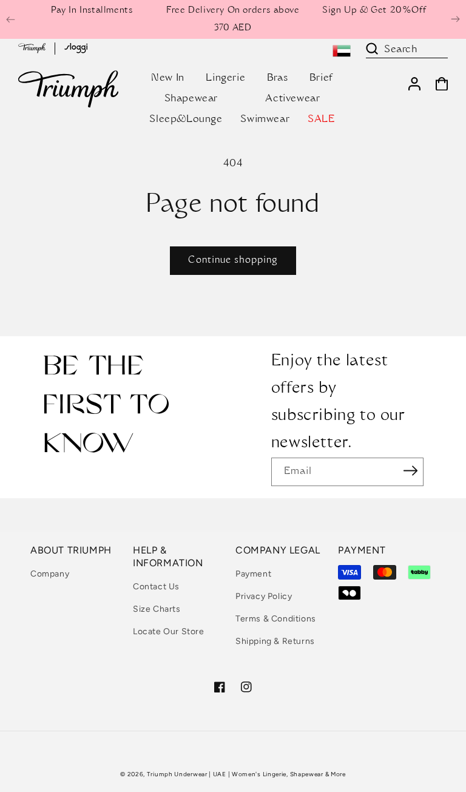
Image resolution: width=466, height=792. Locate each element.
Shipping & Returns (275, 641)
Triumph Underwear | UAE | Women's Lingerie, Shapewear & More (246, 774)
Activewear (292, 99)
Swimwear (264, 119)
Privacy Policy (263, 596)
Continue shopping (233, 260)
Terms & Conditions (275, 619)
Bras (277, 78)
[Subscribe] (410, 471)
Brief (321, 78)
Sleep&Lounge (185, 119)
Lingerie (225, 78)
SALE (321, 119)
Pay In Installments (91, 11)
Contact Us (156, 586)
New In (167, 78)
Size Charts (157, 609)
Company (49, 574)
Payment (253, 574)
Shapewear (191, 99)
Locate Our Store (168, 631)
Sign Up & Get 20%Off (374, 11)
